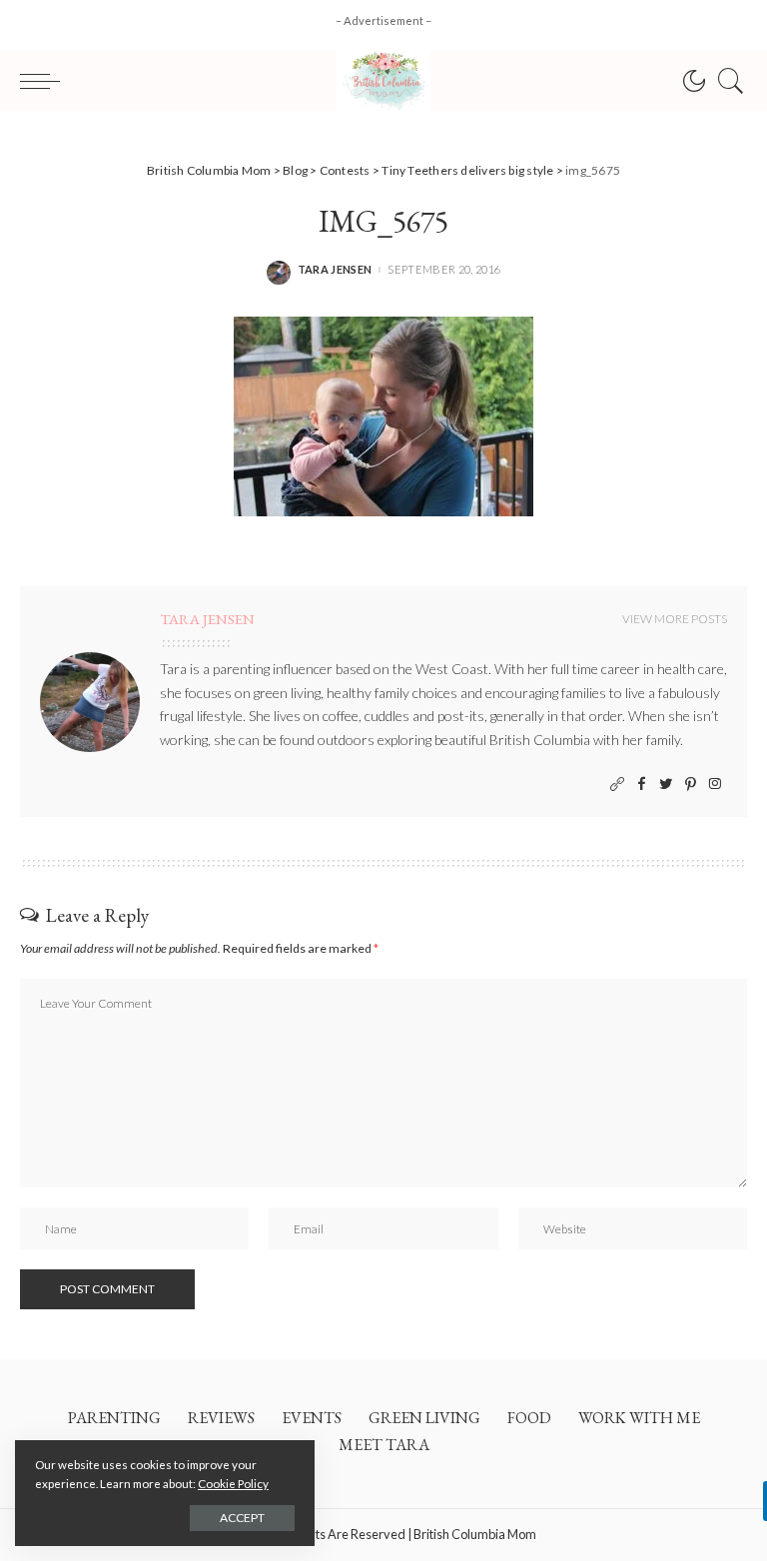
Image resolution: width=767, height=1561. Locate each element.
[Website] (617, 784)
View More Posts (674, 618)
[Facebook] (641, 784)
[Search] (726, 81)
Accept (242, 1517)
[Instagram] (715, 784)
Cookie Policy (233, 1483)
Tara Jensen (335, 269)
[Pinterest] (690, 784)
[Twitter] (666, 784)
